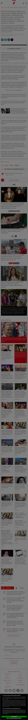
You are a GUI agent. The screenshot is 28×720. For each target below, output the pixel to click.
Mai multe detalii (7, 699)
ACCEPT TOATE (14, 716)
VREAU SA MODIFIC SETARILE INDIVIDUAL (13, 718)
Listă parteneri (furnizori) (5, 714)
